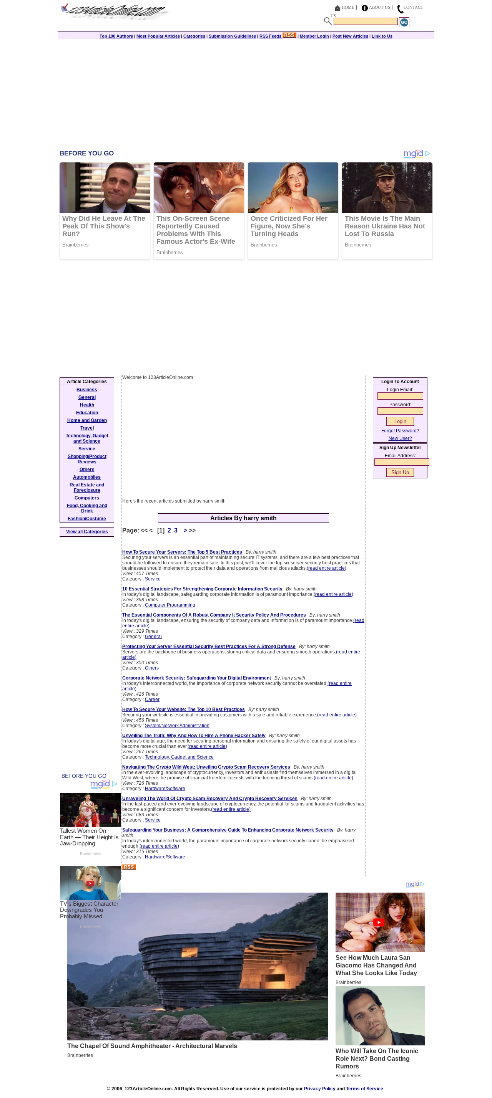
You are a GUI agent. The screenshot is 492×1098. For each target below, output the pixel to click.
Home (348, 7)
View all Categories (87, 531)
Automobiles (87, 477)
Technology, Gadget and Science (179, 757)
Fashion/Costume (87, 518)
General (153, 636)
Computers (87, 498)
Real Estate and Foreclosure (87, 487)
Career (152, 699)
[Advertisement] (246, 95)
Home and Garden (87, 420)
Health (87, 405)
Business (86, 389)
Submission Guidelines (232, 36)
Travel (87, 428)
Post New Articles (350, 36)
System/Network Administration (177, 725)
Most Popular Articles (158, 36)
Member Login (314, 36)
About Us (379, 7)
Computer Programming (170, 605)
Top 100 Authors (116, 36)
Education (87, 412)
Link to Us (382, 36)
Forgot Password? (400, 430)
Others (152, 668)
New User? (400, 438)
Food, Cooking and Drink (87, 508)
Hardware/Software (165, 788)
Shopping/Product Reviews (87, 459)
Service (153, 579)
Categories (194, 36)
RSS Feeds (271, 36)
